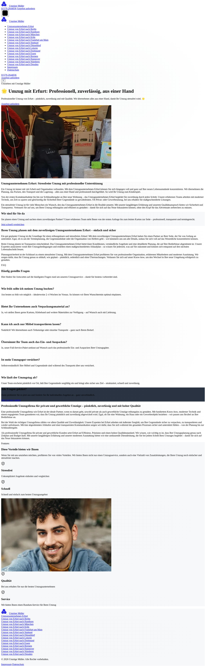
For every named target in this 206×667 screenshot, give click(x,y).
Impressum (12, 67)
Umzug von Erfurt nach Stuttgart (22, 42)
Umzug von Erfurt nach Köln (21, 37)
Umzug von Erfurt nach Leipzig (22, 48)
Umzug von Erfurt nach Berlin (21, 29)
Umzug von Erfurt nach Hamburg (23, 32)
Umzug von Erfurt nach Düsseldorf (24, 45)
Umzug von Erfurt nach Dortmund (23, 51)
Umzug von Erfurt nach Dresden (22, 64)
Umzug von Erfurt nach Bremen (22, 56)
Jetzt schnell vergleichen (12, 224)
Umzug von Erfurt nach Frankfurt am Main (27, 40)
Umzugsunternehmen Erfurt (20, 26)
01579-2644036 (8, 8)
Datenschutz (13, 70)
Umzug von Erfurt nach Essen (21, 53)
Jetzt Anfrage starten (11, 400)
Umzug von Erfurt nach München (23, 34)
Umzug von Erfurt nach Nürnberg (23, 61)
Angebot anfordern (26, 8)
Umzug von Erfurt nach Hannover (23, 59)
